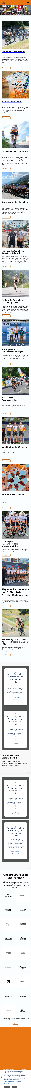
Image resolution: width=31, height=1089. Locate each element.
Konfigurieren (7, 1083)
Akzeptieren (15, 701)
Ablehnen (14, 1087)
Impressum (18, 1081)
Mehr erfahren (6, 67)
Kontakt (15, 1023)
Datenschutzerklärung (15, 697)
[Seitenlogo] (3, 2)
